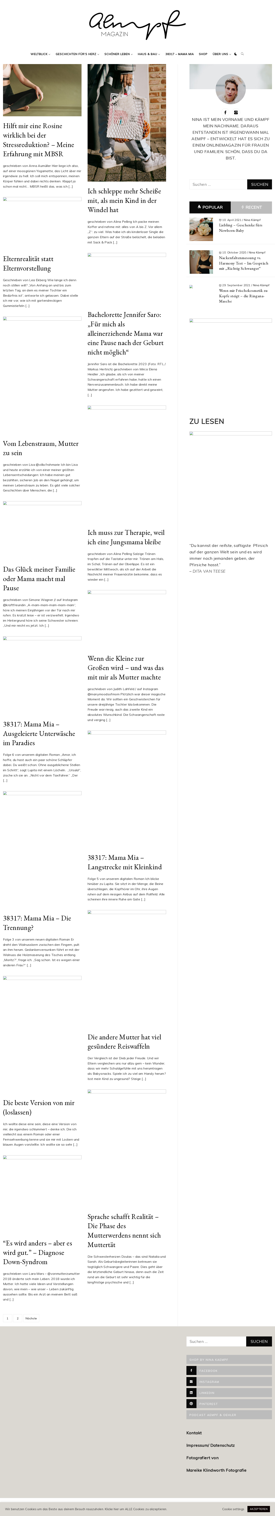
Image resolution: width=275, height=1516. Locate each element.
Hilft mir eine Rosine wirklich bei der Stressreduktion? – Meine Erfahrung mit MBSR (38, 139)
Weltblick (39, 54)
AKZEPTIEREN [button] (259, 1509)
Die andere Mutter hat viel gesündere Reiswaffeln (124, 1041)
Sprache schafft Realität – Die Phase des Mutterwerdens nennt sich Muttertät (124, 1230)
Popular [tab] (213, 207)
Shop (203, 54)
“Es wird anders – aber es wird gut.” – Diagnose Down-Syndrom (37, 1252)
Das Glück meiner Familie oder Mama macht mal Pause (39, 578)
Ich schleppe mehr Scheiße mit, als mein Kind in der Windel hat (124, 200)
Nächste (31, 1318)
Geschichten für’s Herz (76, 54)
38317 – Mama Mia (179, 54)
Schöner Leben (117, 54)
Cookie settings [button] (233, 1509)
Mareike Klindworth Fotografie (216, 1470)
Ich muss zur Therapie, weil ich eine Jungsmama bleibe (126, 537)
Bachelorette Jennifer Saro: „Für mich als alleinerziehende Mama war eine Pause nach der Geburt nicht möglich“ (125, 333)
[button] (235, 54)
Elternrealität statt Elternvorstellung (28, 263)
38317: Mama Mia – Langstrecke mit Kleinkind (125, 862)
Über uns (220, 54)
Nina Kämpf (252, 220)
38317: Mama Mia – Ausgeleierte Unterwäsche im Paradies (39, 733)
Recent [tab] (253, 207)
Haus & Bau (147, 54)
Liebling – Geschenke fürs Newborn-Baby (241, 227)
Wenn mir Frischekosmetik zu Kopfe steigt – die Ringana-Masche (243, 296)
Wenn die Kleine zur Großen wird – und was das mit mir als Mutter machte (126, 667)
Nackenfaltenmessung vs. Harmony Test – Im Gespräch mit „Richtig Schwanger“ (243, 263)
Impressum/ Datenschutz (211, 1445)
